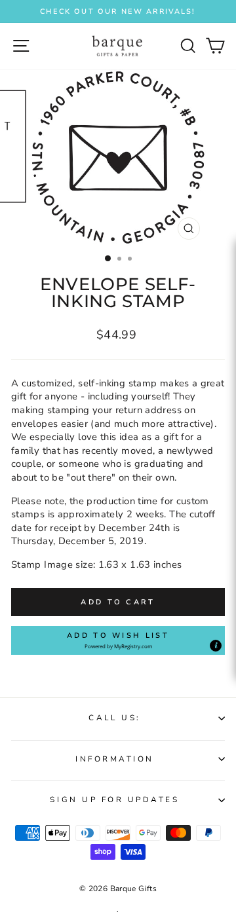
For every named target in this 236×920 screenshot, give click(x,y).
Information (114, 759)
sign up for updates (114, 799)
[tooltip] (216, 646)
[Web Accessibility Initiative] (231, 423)
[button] (118, 640)
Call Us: (114, 717)
